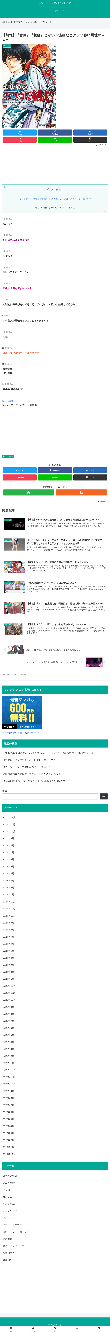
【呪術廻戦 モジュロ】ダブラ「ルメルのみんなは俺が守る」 (36, 781)
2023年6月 (8, 1028)
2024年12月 (9, 901)
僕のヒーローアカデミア (16, 1232)
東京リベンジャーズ (13, 1246)
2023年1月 (8, 1063)
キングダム (9, 1203)
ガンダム (7, 1196)
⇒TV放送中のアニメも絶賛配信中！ (21, 733)
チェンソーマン (11, 1211)
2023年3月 (8, 1049)
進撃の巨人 (9, 1253)
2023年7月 (8, 1021)
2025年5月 (8, 866)
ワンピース (9, 1217)
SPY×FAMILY (10, 1175)
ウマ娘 (6, 1189)
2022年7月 (8, 1105)
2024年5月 (8, 950)
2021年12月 (9, 1154)
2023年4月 (8, 1042)
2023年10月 (9, 999)
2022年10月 (9, 1084)
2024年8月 (8, 929)
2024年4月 (8, 957)
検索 (4, 791)
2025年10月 (9, 831)
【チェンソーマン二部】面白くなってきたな (27, 767)
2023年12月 (9, 986)
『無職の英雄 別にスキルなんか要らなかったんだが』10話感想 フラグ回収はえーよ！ (49, 753)
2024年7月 (8, 936)
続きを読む (8, 400)
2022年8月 (8, 1098)
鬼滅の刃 (7, 1260)
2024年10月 (9, 915)
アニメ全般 (9, 456)
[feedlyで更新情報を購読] (28, 492)
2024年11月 (9, 908)
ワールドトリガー (12, 1224)
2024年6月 (8, 943)
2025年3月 (8, 880)
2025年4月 (8, 873)
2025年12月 (9, 817)
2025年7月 (8, 852)
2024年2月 (8, 971)
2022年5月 (8, 1119)
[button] (101, 657)
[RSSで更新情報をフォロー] (81, 492)
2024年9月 (8, 922)
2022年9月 (8, 1091)
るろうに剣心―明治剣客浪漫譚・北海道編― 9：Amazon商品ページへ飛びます (55, 199)
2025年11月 (9, 824)
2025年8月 (8, 845)
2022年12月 (9, 1070)
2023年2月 (8, 1056)
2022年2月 (8, 1140)
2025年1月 (8, 894)
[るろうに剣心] (55, 190)
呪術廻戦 (7, 1239)
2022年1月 (8, 1147)
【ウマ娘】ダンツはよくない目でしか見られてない (30, 760)
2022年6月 (8, 1112)
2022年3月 (8, 1133)
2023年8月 (8, 1014)
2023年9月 (8, 1007)
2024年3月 (8, 964)
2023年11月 (9, 993)
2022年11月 (9, 1077)
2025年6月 (8, 859)
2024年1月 (8, 978)
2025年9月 (8, 838)
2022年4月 (8, 1126)
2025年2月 (8, 887)
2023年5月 (8, 1035)
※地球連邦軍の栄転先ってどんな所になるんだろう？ (32, 774)
